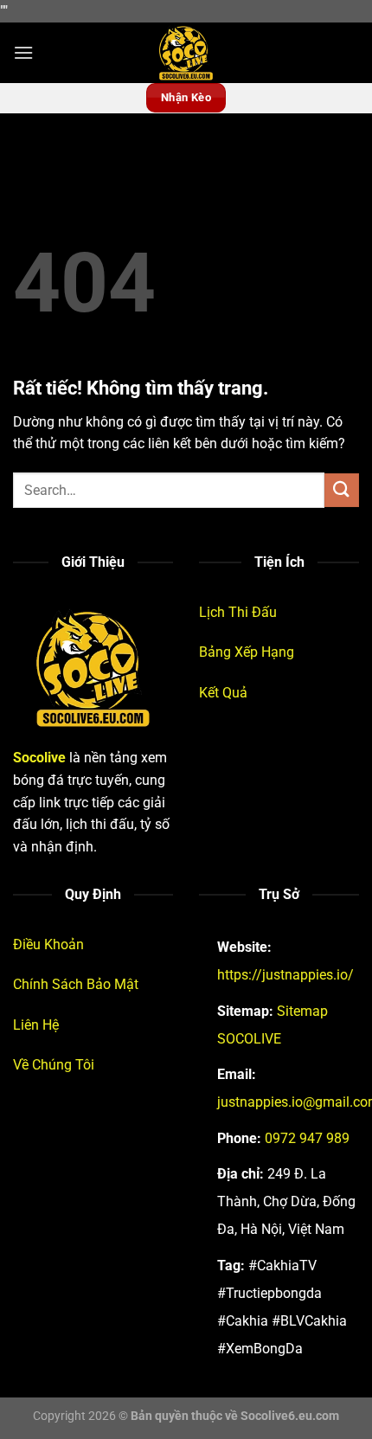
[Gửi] (341, 490)
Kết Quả (223, 692)
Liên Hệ (36, 1025)
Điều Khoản (48, 944)
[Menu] (23, 52)
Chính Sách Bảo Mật (75, 984)
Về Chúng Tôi (53, 1065)
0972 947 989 (307, 1138)
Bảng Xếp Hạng (246, 652)
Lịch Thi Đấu (238, 612)
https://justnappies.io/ (285, 975)
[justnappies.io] (186, 52)
